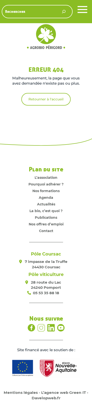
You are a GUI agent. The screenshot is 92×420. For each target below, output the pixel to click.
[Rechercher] (64, 12)
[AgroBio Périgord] (46, 37)
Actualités (46, 204)
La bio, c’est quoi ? (46, 211)
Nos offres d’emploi (46, 224)
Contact (46, 231)
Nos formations (46, 191)
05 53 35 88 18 (46, 293)
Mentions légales (21, 392)
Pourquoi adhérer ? (46, 184)
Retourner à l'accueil (46, 99)
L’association (46, 177)
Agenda (46, 197)
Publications (46, 217)
